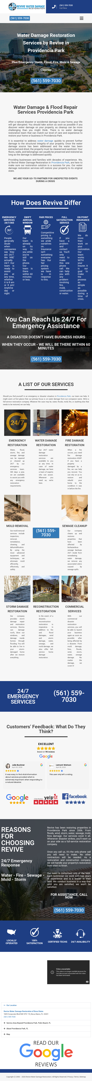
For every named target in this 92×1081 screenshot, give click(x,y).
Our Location (11, 1005)
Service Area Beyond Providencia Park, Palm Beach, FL (28, 1023)
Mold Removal (17, 526)
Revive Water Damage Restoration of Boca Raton (23, 1011)
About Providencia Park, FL (17, 1029)
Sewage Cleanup (74, 526)
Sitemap (83, 1077)
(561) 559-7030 (66, 5)
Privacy (70, 1077)
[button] (46, 1005)
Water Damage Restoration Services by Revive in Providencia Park (46, 42)
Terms (76, 1077)
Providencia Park (60, 162)
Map (8, 1034)
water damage (45, 140)
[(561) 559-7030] (54, 7)
